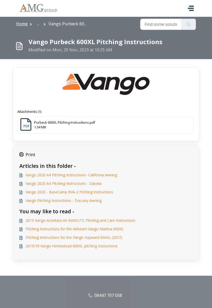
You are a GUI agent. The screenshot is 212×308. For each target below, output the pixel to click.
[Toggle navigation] (191, 8)
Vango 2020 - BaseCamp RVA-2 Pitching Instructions (69, 191)
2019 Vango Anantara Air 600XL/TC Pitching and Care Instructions (80, 220)
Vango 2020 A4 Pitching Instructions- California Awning (71, 174)
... (38, 24)
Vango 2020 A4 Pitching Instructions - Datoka (64, 183)
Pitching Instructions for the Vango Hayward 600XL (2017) (74, 237)
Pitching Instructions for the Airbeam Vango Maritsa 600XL (75, 228)
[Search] (188, 24)
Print (30, 154)
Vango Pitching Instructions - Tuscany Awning (64, 200)
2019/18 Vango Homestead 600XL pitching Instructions (72, 245)
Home (22, 24)
